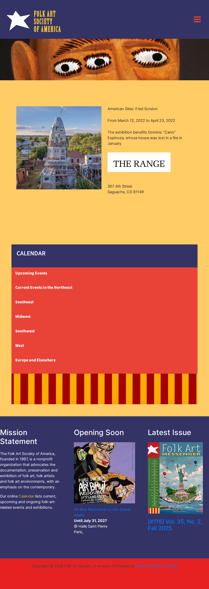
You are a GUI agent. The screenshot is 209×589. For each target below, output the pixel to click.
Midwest (23, 316)
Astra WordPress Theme (157, 566)
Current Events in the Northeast (43, 287)
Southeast (24, 302)
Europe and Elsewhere (35, 360)
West (19, 345)
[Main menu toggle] (197, 19)
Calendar (26, 496)
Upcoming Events (31, 273)
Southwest (25, 331)
